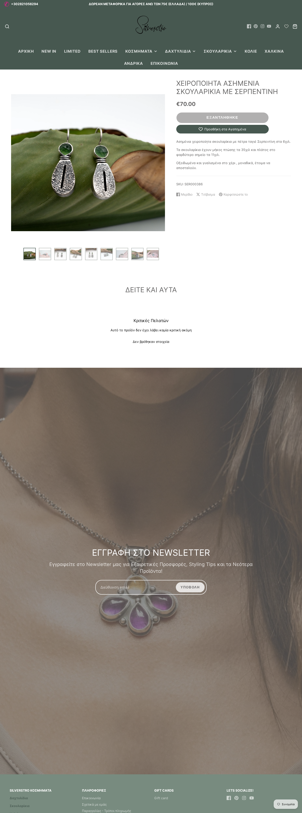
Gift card (161, 798)
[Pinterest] (256, 26)
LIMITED (72, 51)
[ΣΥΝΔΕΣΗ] (277, 26)
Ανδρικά (133, 63)
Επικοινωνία (164, 63)
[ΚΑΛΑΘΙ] (295, 26)
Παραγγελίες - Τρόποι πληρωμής (106, 811)
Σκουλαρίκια (218, 51)
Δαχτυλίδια (178, 51)
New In (48, 51)
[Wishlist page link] (286, 26)
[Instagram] (262, 26)
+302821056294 (24, 4)
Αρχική (26, 51)
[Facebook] (249, 26)
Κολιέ (251, 51)
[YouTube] (269, 26)
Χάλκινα (274, 51)
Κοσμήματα (138, 51)
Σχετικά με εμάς (94, 804)
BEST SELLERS (103, 51)
